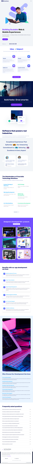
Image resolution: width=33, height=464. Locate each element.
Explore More (5, 39)
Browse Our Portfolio (16, 224)
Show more (15, 212)
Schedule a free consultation (16, 104)
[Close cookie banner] (30, 449)
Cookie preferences (29, 462)
